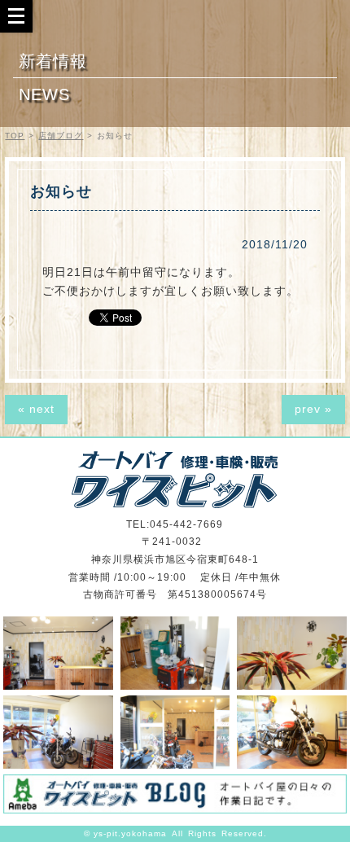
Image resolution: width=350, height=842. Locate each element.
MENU (16, 15)
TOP (14, 135)
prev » (313, 408)
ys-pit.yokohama (130, 833)
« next (36, 408)
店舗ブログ (60, 135)
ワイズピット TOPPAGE (175, 479)
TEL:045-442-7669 (174, 524)
